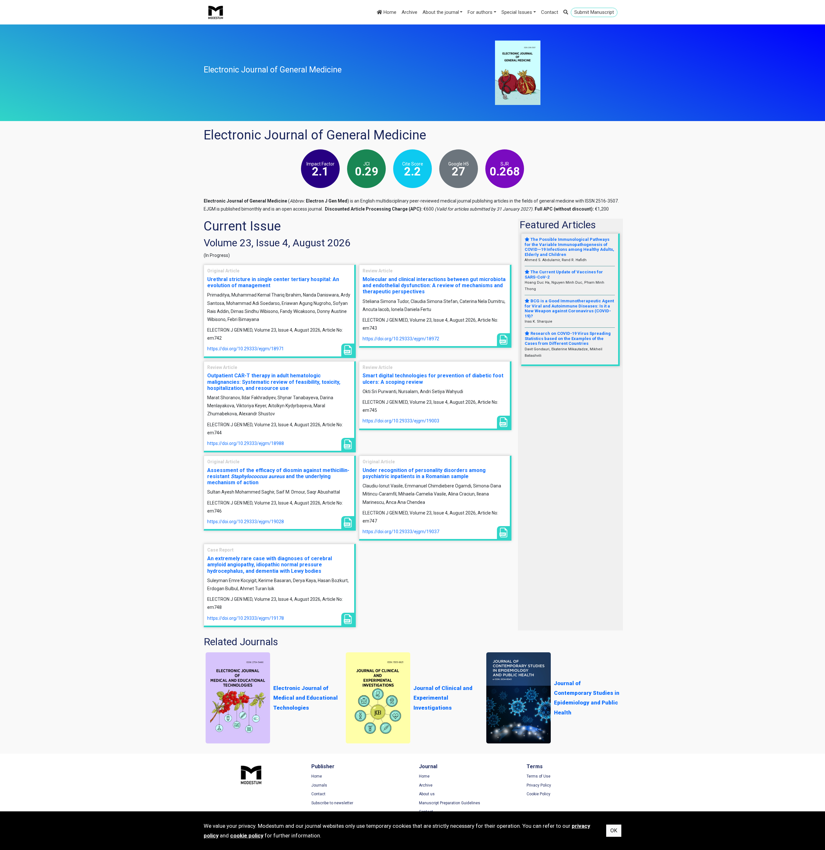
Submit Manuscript (594, 12)
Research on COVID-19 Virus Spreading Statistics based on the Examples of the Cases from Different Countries (568, 338)
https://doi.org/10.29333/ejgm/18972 (401, 338)
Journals (319, 785)
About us (427, 794)
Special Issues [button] (516, 12)
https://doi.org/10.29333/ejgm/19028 (245, 521)
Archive (409, 12)
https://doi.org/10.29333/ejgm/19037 (401, 531)
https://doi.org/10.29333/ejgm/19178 (245, 618)
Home (389, 12)
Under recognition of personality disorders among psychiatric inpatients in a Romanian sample (424, 473)
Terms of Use (538, 776)
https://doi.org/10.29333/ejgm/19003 (401, 420)
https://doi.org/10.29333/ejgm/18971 (245, 348)
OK (613, 830)
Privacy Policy (539, 785)
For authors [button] (480, 12)
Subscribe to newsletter (332, 803)
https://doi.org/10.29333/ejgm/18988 (245, 443)
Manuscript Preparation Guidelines (449, 803)
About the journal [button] (440, 12)
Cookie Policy (538, 794)
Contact (549, 12)
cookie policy (246, 835)
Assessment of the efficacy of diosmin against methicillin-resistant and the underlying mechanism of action (278, 476)
